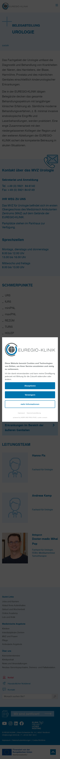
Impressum (21, 413)
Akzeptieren (30, 386)
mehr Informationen (30, 404)
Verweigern (30, 395)
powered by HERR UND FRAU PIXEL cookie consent (30, 417)
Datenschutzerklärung (34, 413)
